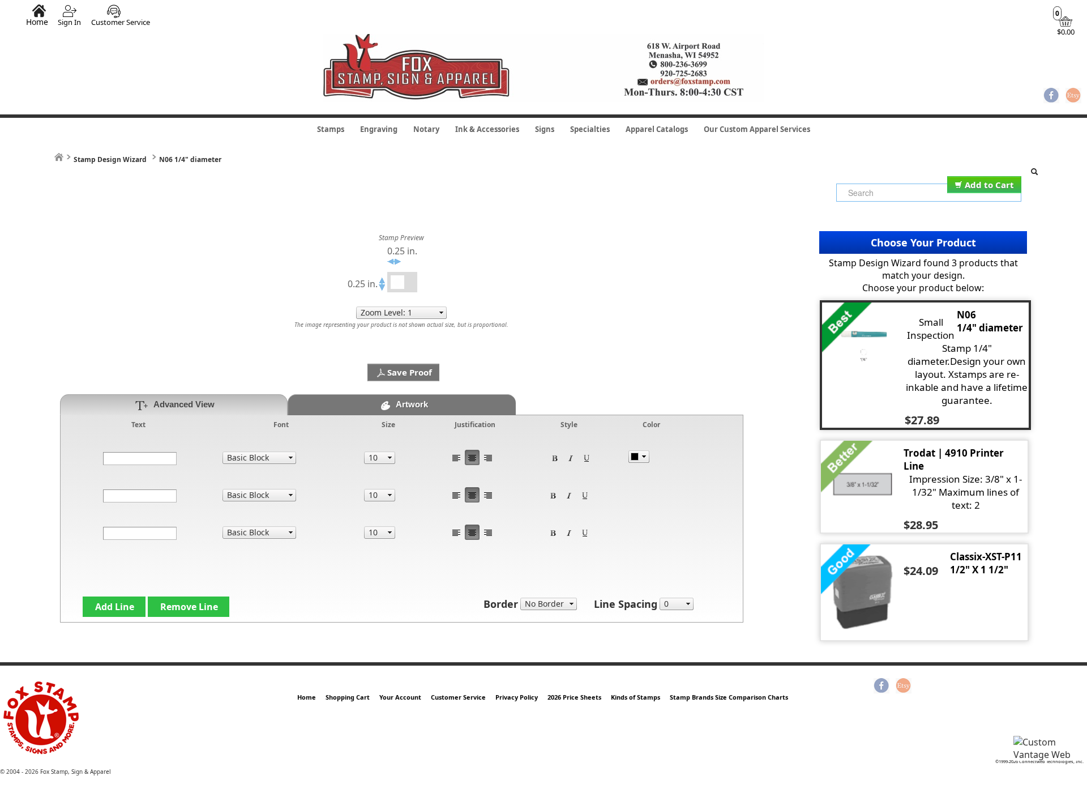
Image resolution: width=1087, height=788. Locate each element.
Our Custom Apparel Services (757, 129)
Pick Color (638, 456)
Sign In (69, 22)
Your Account (400, 697)
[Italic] (570, 457)
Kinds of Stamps (635, 697)
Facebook (1051, 96)
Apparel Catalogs (657, 129)
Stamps (330, 129)
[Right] (488, 457)
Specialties (590, 129)
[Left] (456, 457)
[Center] (472, 457)
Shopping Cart (348, 697)
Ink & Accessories (487, 129)
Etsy (1073, 96)
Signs (544, 129)
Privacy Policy (516, 697)
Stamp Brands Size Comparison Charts (729, 697)
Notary (426, 129)
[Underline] (586, 457)
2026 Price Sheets (574, 697)
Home (37, 21)
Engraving (378, 129)
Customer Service (120, 22)
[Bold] (554, 457)
